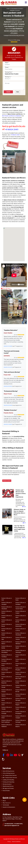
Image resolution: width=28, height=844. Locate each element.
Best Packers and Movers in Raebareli (11, 116)
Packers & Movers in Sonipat (21, 612)
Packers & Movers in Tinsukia (6, 708)
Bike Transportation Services (10, 778)
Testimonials (6, 805)
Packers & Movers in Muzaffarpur (6, 669)
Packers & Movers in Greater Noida (21, 608)
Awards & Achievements (9, 807)
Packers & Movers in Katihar (21, 682)
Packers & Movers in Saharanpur (21, 651)
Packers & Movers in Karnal (6, 621)
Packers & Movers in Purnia (6, 673)
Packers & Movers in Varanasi (21, 638)
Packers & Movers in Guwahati (21, 695)
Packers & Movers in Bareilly (6, 647)
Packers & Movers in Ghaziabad (6, 608)
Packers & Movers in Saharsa (6, 695)
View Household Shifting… (10, 445)
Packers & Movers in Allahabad (21, 643)
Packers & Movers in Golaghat (21, 717)
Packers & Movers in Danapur (6, 691)
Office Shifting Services (9, 773)
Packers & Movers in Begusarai (6, 682)
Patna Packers (6, 791)
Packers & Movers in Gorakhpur (6, 656)
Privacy (9, 841)
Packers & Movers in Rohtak (21, 621)
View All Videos (6, 289)
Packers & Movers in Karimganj (21, 721)
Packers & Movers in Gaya (21, 664)
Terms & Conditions (16, 841)
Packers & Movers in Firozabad (6, 660)
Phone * (7, 67)
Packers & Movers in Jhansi (21, 660)
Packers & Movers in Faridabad (21, 603)
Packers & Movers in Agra (6, 638)
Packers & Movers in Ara (6, 678)
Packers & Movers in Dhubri (6, 717)
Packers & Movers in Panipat (6, 616)
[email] (24, 795)
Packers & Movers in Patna (6, 664)
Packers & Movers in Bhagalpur (21, 669)
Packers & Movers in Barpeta (21, 725)
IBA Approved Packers (8, 788)
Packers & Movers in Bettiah (21, 691)
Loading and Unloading (8, 780)
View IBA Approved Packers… (11, 478)
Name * (7, 62)
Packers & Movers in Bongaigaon (21, 712)
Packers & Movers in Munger (6, 686)
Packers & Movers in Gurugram (6, 603)
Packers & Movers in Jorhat (6, 704)
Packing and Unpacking (8, 782)
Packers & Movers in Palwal (6, 630)
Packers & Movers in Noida (21, 599)
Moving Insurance (7, 784)
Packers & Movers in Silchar (6, 699)
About (4, 801)
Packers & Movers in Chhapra (21, 686)
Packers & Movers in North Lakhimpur (6, 721)
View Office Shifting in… (10, 463)
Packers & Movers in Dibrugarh (21, 699)
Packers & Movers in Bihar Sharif (21, 678)
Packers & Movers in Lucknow (21, 630)
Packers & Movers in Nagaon (21, 704)
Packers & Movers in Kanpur (6, 634)
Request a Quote (7, 481)
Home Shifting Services (8, 771)
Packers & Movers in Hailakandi (6, 725)
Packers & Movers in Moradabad (6, 651)
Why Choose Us (7, 803)
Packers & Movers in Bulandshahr (21, 625)
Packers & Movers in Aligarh (21, 647)
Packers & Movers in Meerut (6, 612)
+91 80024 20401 (11, 129)
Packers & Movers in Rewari (6, 625)
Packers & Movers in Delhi (6, 599)
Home (7, 8)
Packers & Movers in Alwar (21, 616)
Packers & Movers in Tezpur (21, 708)
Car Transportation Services (10, 775)
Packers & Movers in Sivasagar (6, 712)
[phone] (14, 49)
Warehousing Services (8, 786)
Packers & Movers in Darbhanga (21, 673)
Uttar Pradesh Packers (16, 8)
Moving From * (9, 72)
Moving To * (8, 76)
